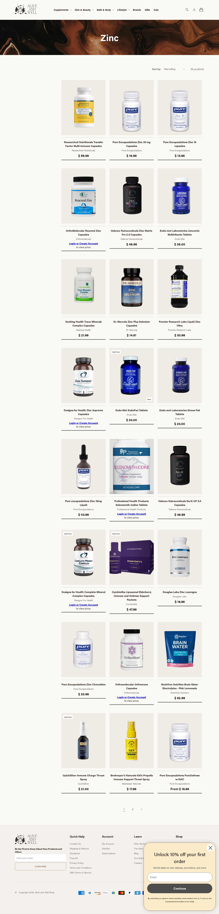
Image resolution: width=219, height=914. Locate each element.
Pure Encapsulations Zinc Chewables (83, 684)
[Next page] (141, 809)
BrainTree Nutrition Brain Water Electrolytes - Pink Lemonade (179, 686)
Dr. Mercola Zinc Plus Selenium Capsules (131, 323)
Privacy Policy (77, 862)
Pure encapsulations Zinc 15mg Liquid (83, 503)
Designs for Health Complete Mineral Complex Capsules (83, 594)
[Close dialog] (210, 848)
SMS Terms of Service (80, 872)
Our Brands (140, 858)
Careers (138, 862)
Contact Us (75, 843)
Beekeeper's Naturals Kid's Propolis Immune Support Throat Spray (131, 777)
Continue (179, 888)
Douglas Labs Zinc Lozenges (180, 592)
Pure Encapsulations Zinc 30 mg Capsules (132, 144)
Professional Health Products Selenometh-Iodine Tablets (131, 503)
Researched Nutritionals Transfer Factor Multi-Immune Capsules (83, 144)
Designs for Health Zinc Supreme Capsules (83, 412)
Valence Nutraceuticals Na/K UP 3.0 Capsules (179, 503)
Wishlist (106, 848)
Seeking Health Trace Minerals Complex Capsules (83, 323)
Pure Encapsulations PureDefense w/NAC (180, 777)
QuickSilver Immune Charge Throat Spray (83, 777)
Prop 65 (74, 858)
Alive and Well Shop (44, 892)
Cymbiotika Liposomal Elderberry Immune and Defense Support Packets (131, 595)
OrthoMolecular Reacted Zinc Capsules (83, 232)
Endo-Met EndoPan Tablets (131, 410)
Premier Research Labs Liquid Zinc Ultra (179, 323)
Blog (136, 853)
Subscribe (40, 866)
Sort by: (156, 69)
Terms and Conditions (81, 867)
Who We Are (140, 843)
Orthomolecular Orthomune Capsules (131, 686)
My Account (108, 843)
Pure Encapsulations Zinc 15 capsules (179, 144)
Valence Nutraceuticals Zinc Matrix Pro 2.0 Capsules (131, 232)
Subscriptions (108, 853)
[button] (62, 9)
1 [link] (124, 809)
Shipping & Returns (79, 848)
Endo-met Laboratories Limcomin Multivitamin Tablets (179, 232)
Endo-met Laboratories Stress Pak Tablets (179, 412)
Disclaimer (75, 853)
